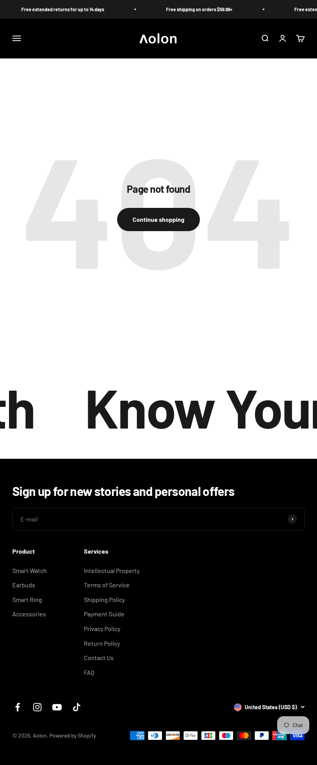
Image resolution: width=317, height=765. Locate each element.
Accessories (29, 613)
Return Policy (102, 643)
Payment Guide (104, 613)
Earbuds (23, 584)
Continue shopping (158, 219)
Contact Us (99, 657)
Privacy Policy (102, 628)
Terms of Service (107, 584)
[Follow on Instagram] (37, 707)
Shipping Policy (104, 599)
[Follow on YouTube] (57, 707)
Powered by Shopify (72, 735)
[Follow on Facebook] (17, 707)
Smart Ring (27, 599)
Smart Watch (29, 570)
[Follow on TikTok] (77, 707)
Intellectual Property (112, 570)
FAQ (89, 672)
